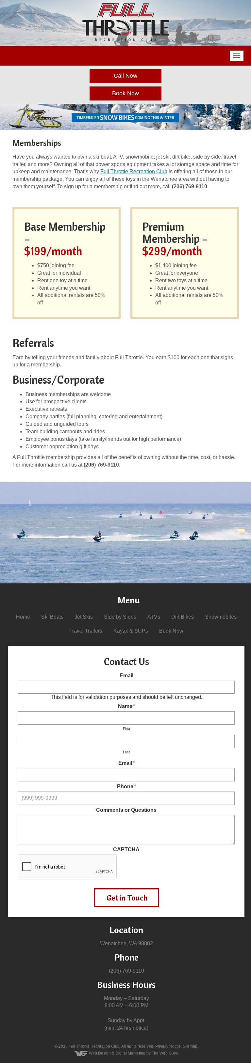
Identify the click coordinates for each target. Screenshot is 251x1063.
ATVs (153, 617)
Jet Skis (84, 617)
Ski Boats (52, 617)
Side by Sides (120, 617)
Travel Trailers (85, 631)
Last (126, 752)
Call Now (125, 75)
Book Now (125, 93)
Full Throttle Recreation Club (133, 171)
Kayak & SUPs (130, 631)
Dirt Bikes (182, 617)
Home (23, 617)
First (126, 729)
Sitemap (190, 1046)
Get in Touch (127, 897)
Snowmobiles (221, 617)
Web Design (100, 1053)
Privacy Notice (168, 1046)
